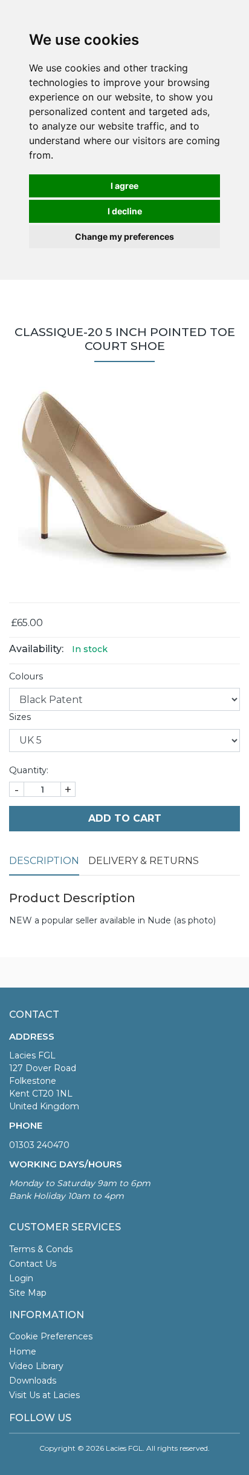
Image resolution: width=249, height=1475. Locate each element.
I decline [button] (125, 211)
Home (22, 1351)
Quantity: (28, 770)
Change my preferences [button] (124, 236)
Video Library (36, 1366)
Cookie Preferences (50, 1336)
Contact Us (32, 1263)
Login (21, 1278)
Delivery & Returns (143, 860)
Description (44, 860)
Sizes (20, 716)
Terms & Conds (41, 1249)
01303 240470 (39, 1145)
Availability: (36, 649)
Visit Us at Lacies (44, 1395)
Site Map (28, 1292)
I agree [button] (124, 185)
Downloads (32, 1380)
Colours (26, 676)
